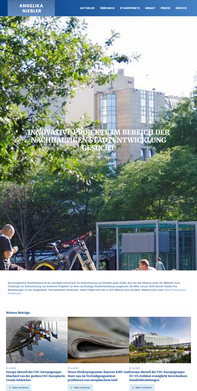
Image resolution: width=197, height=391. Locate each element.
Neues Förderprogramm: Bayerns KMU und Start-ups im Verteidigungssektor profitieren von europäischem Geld (98, 376)
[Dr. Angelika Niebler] (31, 8)
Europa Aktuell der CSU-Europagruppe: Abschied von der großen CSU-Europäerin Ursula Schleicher (35, 376)
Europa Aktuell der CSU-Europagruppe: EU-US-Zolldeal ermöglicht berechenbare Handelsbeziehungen (158, 376)
